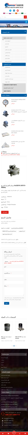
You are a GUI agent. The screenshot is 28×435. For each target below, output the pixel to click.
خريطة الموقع (4, 367)
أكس (2, 369)
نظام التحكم (7, 58)
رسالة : (6, 286)
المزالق (6, 46)
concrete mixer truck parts (7, 387)
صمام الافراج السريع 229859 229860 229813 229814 (12, 242)
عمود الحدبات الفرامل (9, 78)
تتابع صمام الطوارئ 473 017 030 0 (8, 239)
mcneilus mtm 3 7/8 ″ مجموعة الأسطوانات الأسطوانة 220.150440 (19, 110)
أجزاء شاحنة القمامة (8, 88)
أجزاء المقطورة (7, 64)
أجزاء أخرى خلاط (8, 61)
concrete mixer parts (5, 375)
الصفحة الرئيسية (4, 357)
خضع (7, 303)
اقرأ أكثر (12, 103)
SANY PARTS (7, 91)
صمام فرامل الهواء (8, 73)
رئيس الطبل (7, 55)
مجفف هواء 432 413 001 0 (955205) (20, 337)
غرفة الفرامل (7, 67)
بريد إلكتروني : (7, 273)
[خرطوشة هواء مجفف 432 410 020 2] (7, 327)
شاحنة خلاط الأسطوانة (5, 382)
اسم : (5, 266)
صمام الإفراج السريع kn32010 (17, 228)
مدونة (2, 364)
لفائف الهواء (7, 81)
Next (0, 343)
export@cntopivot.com (9, 418)
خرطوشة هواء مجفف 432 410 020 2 (6, 337)
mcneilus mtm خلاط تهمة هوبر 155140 (18, 142)
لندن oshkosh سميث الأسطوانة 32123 (18, 121)
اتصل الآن (5, 212)
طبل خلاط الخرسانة (5, 380)
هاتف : (5, 279)
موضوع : (7, 261)
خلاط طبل (7, 43)
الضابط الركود (7, 70)
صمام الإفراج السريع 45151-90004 (9, 231)
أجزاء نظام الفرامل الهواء (7, 234)
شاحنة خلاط (3, 384)
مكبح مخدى (7, 76)
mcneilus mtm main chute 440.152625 (17, 131)
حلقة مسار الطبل (8, 49)
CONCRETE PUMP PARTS (10, 85)
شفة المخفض (7, 52)
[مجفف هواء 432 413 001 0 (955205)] (21, 327)
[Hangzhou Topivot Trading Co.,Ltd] (14, 5)
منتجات (2, 360)
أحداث (2, 362)
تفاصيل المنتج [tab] (6, 218)
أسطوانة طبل (7, 41)
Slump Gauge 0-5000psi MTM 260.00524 (18, 100)
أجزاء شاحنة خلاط (8, 38)
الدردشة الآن (14, 432)
